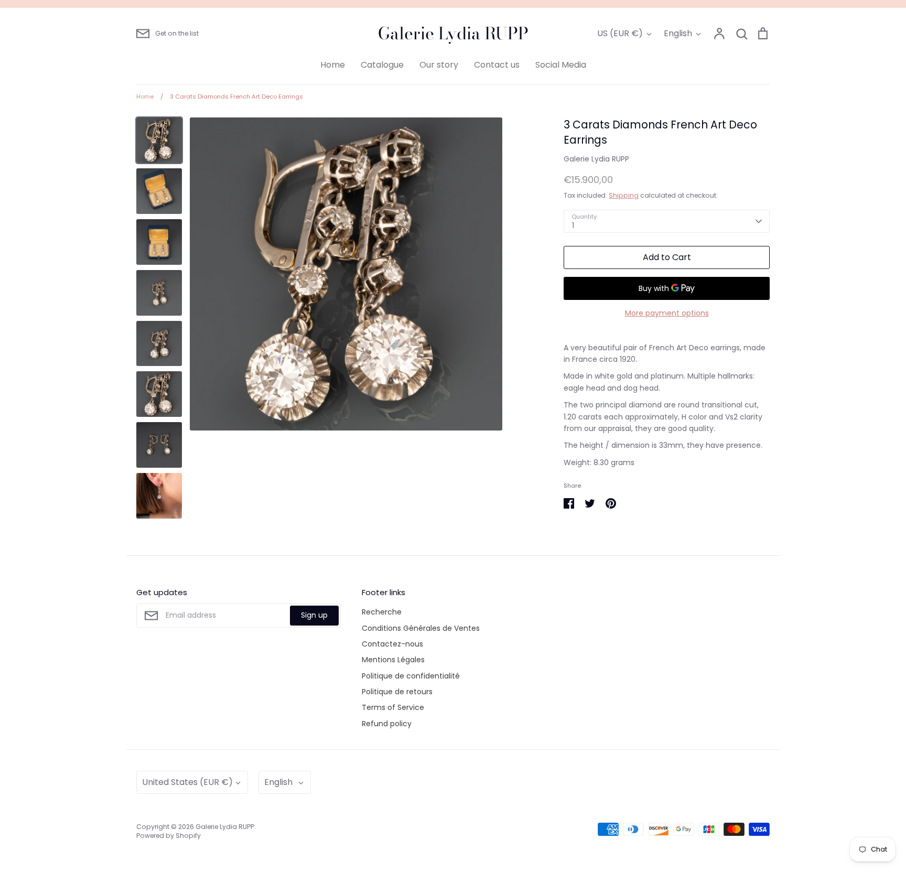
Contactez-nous (392, 644)
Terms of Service (393, 707)
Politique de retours (397, 691)
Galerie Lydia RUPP (453, 34)
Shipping (624, 195)
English (678, 33)
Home (332, 65)
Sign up (314, 615)
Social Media (560, 65)
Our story (438, 65)
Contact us (497, 65)
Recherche (382, 612)
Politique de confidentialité (411, 676)
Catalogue (382, 65)
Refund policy (387, 723)
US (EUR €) (620, 33)
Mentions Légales (393, 659)
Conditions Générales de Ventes (421, 628)
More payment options (667, 313)
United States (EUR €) (187, 782)
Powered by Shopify (168, 835)
